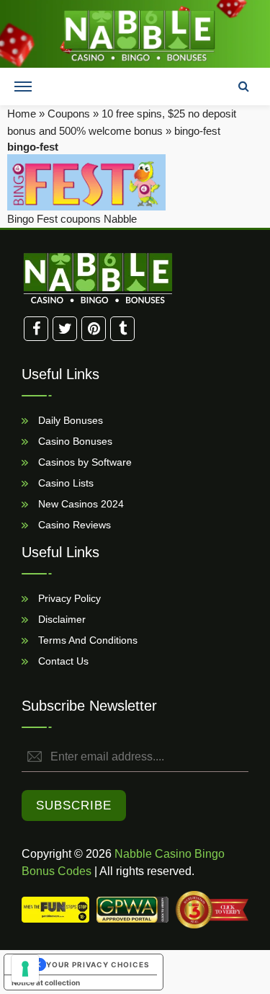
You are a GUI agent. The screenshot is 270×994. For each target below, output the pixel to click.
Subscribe (74, 805)
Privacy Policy (68, 597)
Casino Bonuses (73, 440)
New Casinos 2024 (79, 503)
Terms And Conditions (86, 639)
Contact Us (62, 660)
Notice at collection (46, 982)
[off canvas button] (23, 86)
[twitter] (65, 328)
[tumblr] (122, 328)
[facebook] (36, 328)
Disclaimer (60, 618)
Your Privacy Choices (98, 964)
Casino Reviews (73, 524)
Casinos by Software (83, 461)
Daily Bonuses (69, 419)
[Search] (243, 86)
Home (21, 113)
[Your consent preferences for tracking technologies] (25, 968)
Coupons (69, 113)
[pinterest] (93, 328)
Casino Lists (64, 482)
